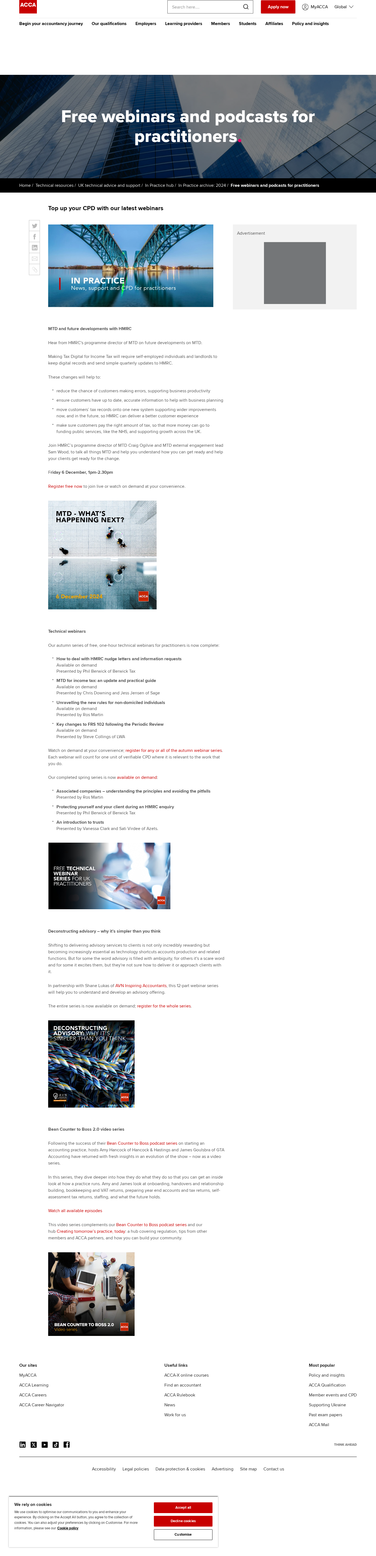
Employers (145, 23)
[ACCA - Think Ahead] (28, 12)
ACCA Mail (319, 1425)
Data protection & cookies (180, 1469)
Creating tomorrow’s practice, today (91, 1231)
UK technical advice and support (109, 185)
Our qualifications (109, 23)
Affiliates (274, 23)
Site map (248, 1469)
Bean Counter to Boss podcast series (142, 1143)
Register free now (65, 486)
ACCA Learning (33, 1385)
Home (25, 185)
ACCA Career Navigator (41, 1405)
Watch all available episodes (75, 1210)
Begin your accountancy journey (51, 23)
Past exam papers (325, 1415)
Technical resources (54, 185)
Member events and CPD (333, 1395)
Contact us (273, 1469)
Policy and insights (310, 23)
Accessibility (104, 1469)
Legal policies (135, 1469)
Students (248, 23)
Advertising (222, 1469)
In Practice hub (159, 185)
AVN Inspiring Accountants (141, 985)
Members (220, 23)
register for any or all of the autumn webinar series (174, 750)
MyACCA (27, 1375)
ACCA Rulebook (179, 1395)
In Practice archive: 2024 (202, 185)
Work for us (175, 1415)
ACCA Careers (33, 1395)
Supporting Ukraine (327, 1405)
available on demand (137, 777)
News (169, 1405)
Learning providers (183, 23)
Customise (183, 1534)
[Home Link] (345, 1444)
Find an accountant (182, 1385)
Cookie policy (67, 1528)
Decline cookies (183, 1521)
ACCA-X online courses (186, 1375)
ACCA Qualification (327, 1385)
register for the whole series (164, 1006)
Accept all (183, 1507)
